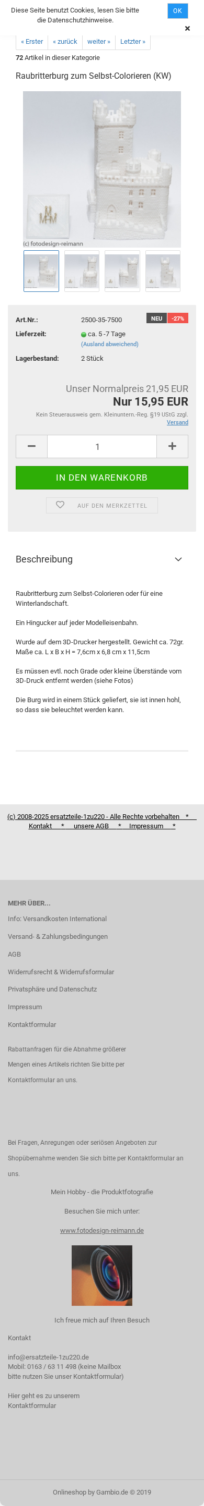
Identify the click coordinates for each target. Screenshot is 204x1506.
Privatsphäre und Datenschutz (52, 989)
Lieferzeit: (31, 334)
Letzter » (132, 41)
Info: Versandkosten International (57, 919)
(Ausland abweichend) (110, 344)
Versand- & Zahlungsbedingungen (58, 936)
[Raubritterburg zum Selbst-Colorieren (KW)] (102, 169)
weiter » (98, 41)
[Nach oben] (175, 1490)
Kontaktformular (32, 1025)
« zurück (65, 41)
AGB (14, 954)
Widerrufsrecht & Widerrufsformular (61, 972)
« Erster (32, 41)
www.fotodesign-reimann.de (102, 1230)
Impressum (25, 1007)
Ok (178, 11)
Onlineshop (69, 1492)
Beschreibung (44, 559)
